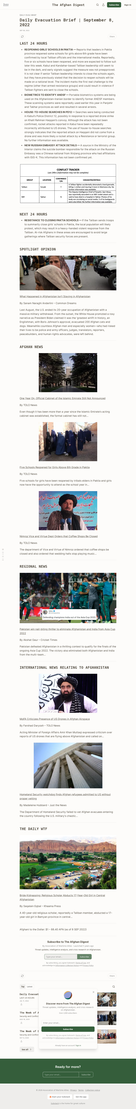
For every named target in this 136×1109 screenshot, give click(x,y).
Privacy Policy (88, 1038)
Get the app (81, 1096)
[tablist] (27, 986)
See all (25, 1049)
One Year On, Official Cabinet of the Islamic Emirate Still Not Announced (62, 398)
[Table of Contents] (3, 554)
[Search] (97, 4)
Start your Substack (61, 1096)
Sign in (127, 4)
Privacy (73, 1090)
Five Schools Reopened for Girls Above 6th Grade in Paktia (55, 467)
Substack (55, 1103)
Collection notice (92, 1090)
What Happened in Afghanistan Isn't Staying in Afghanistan (55, 296)
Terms (81, 1090)
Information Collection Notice (67, 1038)
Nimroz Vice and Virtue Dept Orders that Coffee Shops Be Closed (59, 536)
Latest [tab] (29, 986)
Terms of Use (81, 1035)
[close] (93, 992)
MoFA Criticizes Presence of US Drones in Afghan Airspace (55, 719)
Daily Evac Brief (28, 15)
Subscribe (114, 4)
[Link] (16, 43)
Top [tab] (22, 986)
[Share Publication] (103, 4)
